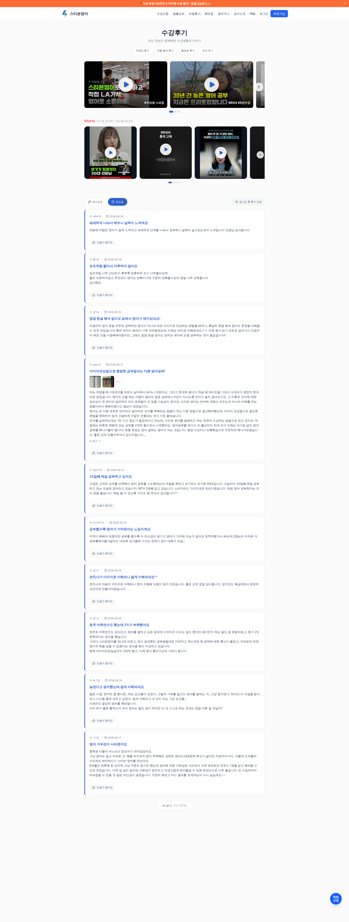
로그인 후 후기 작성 (250, 201)
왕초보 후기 (188, 50)
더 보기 (93, 441)
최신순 (120, 201)
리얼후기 (194, 13)
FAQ (252, 13)
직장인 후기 (142, 50)
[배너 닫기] (344, 3)
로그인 (264, 13)
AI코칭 (209, 13)
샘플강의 (178, 13)
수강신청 (163, 13)
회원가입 (279, 13)
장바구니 (223, 13)
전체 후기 (207, 50)
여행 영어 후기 (165, 50)
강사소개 (239, 13)
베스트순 (98, 201)
